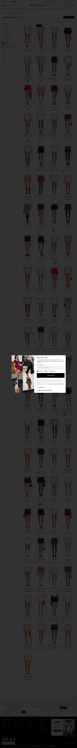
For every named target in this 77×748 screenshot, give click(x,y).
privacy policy (61, 383)
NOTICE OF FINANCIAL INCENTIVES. (56, 384)
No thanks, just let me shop (44, 390)
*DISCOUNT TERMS (40, 387)
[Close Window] (64, 356)
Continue (50, 375)
